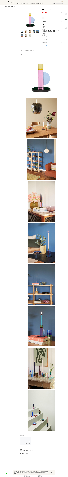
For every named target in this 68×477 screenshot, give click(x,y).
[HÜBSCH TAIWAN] (10, 2)
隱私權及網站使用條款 (27, 476)
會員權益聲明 (40, 476)
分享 (43, 45)
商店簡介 (25, 475)
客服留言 (39, 475)
